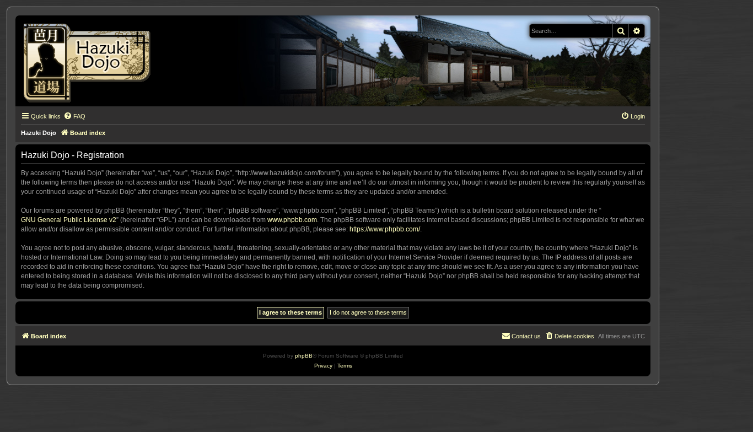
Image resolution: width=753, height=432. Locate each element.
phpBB (304, 356)
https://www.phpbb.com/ (384, 229)
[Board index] (90, 61)
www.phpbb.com (292, 220)
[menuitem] (74, 116)
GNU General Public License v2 (68, 220)
